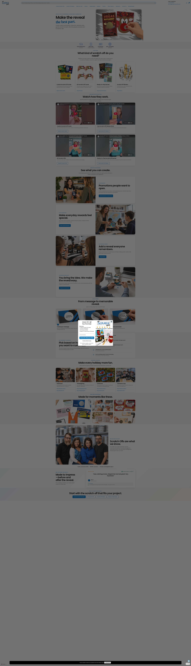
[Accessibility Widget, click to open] (189, 661)
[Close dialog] (111, 322)
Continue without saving (86, 340)
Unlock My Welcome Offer (86, 337)
